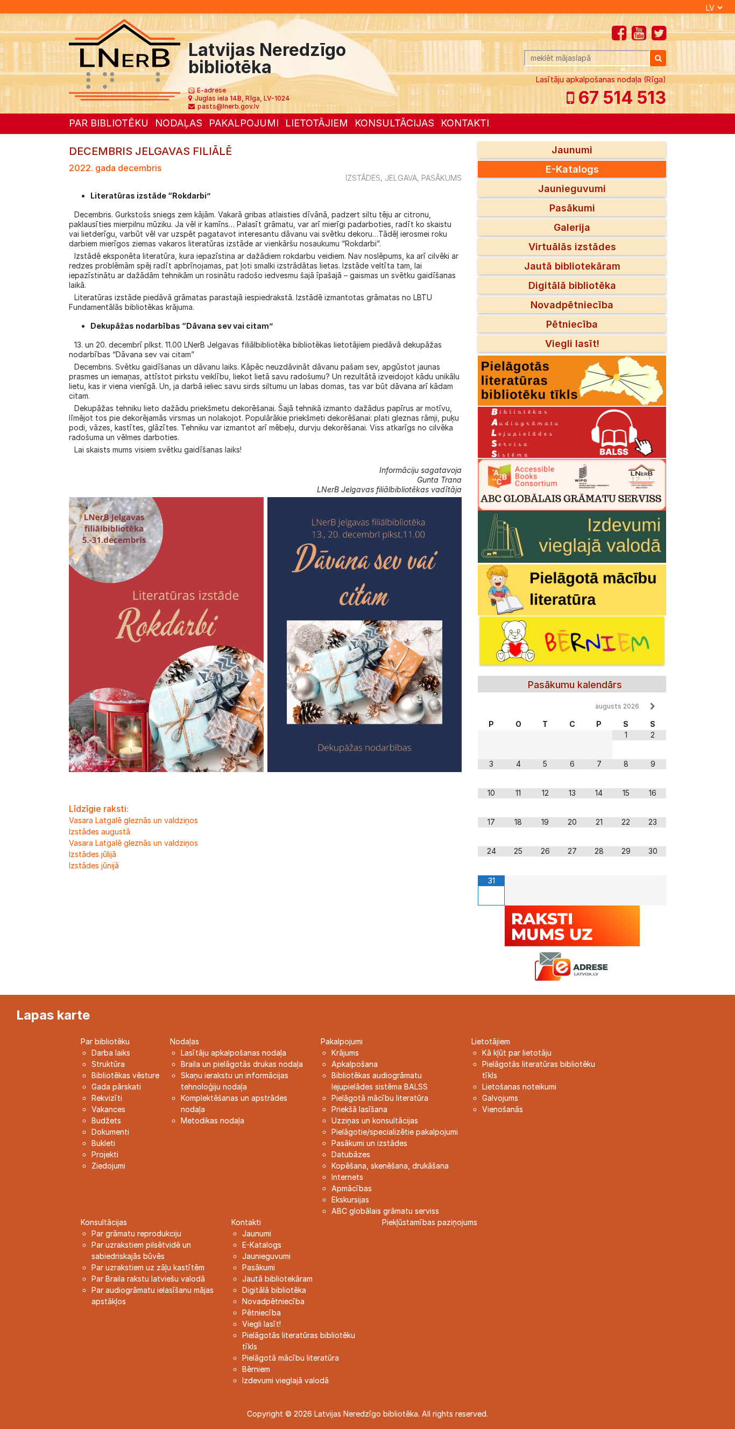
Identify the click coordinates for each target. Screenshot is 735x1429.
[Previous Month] (491, 706)
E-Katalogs (572, 169)
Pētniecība (572, 324)
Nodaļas (178, 123)
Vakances (108, 1109)
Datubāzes (350, 1154)
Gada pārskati (116, 1086)
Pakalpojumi (244, 123)
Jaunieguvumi (572, 188)
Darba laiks (110, 1052)
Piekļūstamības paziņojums (429, 1222)
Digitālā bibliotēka (572, 285)
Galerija (572, 227)
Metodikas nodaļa (212, 1120)
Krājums (345, 1052)
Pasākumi (572, 208)
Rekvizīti (106, 1097)
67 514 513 (620, 97)
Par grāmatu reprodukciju (136, 1233)
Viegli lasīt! (572, 343)
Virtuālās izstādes (572, 246)
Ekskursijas (350, 1199)
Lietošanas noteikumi (519, 1086)
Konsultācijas (394, 123)
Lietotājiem (316, 123)
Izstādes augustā (99, 831)
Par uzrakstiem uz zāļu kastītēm (147, 1267)
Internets (347, 1177)
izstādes (362, 177)
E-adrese (211, 90)
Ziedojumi (108, 1165)
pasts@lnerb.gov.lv (228, 106)
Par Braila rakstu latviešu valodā (148, 1278)
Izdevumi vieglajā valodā (285, 1380)
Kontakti (465, 123)
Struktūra (108, 1064)
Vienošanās (502, 1109)
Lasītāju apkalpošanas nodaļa (233, 1052)
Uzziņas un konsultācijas (374, 1120)
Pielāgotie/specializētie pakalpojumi (394, 1131)
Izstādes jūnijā (94, 865)
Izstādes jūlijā (92, 854)
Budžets (106, 1120)
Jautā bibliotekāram (572, 266)
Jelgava (401, 177)
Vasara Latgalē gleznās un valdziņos (133, 820)
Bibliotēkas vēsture (125, 1075)
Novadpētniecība (572, 304)
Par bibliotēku (109, 123)
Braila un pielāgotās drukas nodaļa (242, 1064)
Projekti (104, 1154)
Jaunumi (572, 149)
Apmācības (351, 1188)
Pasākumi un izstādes (369, 1143)
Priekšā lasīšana (359, 1109)
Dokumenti (110, 1131)
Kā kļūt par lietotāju (517, 1052)
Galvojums (500, 1097)
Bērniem (256, 1369)
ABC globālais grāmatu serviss (385, 1210)
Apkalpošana (354, 1064)
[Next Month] (652, 706)
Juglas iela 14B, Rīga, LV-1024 (242, 98)
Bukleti (103, 1143)
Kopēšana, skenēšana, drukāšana (390, 1165)
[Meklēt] (658, 58)
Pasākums (441, 177)
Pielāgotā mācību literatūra (379, 1097)
